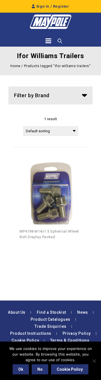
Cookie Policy (25, 340)
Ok (20, 369)
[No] (94, 361)
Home (15, 66)
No (40, 369)
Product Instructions (30, 333)
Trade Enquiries (50, 326)
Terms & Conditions (69, 340)
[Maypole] (50, 21)
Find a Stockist (51, 312)
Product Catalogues (50, 319)
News (82, 312)
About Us (17, 312)
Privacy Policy (77, 333)
